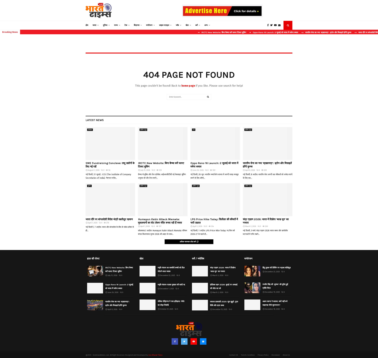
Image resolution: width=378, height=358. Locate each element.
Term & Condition (248, 355)
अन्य (206, 25)
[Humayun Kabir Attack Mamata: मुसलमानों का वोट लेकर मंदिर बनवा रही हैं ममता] (163, 199)
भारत (94, 25)
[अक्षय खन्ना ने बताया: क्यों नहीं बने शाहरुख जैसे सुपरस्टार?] (252, 304)
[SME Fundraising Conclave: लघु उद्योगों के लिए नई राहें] (110, 143)
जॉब (177, 25)
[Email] (280, 25)
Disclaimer (276, 355)
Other (90, 130)
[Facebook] (268, 25)
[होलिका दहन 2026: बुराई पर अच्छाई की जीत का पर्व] (200, 288)
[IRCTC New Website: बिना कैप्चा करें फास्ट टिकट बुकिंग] (163, 143)
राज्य (116, 25)
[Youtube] (276, 25)
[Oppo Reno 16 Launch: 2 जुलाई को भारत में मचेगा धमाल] (215, 143)
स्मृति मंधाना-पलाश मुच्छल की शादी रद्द (171, 284)
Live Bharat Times (155, 355)
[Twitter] (272, 25)
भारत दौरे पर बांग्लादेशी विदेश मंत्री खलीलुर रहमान (109, 219)
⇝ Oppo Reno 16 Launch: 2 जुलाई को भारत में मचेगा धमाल (259, 32)
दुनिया (105, 25)
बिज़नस (136, 25)
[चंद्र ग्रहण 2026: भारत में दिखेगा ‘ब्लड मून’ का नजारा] (267, 199)
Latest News (95, 120)
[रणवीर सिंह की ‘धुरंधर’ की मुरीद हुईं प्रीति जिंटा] (252, 287)
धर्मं (196, 25)
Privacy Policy (263, 355)
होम (87, 25)
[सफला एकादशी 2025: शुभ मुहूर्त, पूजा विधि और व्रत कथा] (200, 305)
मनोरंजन (149, 25)
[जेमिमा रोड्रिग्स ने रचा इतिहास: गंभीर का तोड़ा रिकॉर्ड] (147, 304)
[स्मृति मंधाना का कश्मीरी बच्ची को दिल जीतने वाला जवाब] (147, 271)
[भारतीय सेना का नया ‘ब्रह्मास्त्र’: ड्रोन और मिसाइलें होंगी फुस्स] (267, 143)
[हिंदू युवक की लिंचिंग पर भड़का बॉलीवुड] (252, 271)
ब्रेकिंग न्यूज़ (143, 130)
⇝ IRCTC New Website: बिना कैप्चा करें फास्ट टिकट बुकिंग (207, 32)
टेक (125, 25)
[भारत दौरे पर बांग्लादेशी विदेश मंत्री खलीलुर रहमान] (110, 199)
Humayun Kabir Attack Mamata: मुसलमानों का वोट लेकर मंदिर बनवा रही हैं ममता (160, 221)
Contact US (233, 355)
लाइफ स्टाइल (164, 25)
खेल (187, 25)
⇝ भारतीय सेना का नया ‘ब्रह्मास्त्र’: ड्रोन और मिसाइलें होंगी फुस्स (312, 32)
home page (188, 85)
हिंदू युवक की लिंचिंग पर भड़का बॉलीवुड (277, 267)
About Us (286, 355)
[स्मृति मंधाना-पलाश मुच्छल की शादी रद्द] (147, 288)
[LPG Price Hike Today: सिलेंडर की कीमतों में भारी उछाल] (215, 199)
